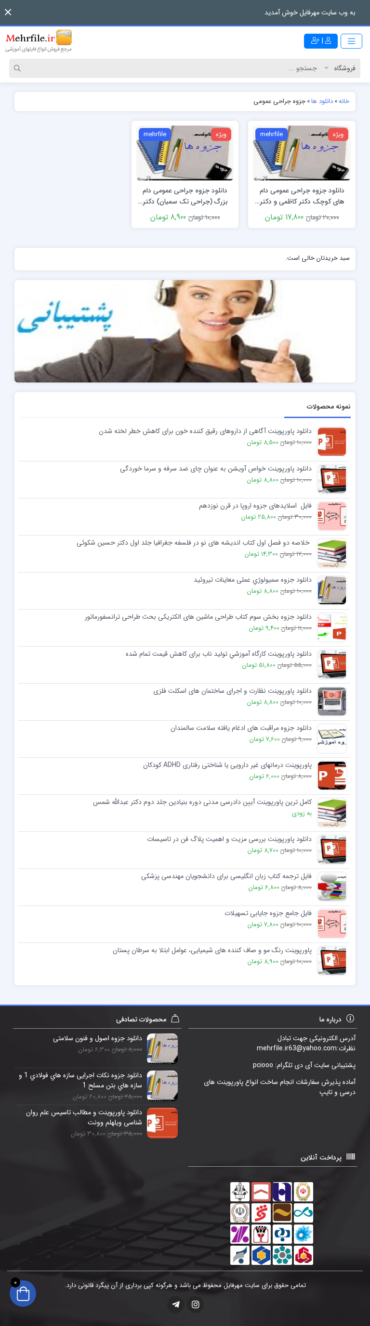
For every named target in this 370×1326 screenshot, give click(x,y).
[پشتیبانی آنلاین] (185, 331)
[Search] (18, 68)
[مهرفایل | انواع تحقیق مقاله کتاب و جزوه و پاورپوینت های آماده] (38, 40)
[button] (8, 12)
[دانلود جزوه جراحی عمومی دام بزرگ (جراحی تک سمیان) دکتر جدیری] (185, 152)
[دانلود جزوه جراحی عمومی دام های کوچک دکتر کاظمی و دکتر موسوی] (302, 152)
